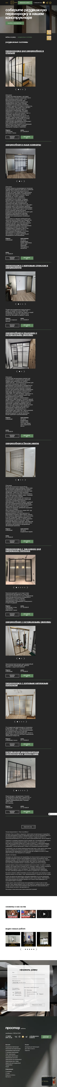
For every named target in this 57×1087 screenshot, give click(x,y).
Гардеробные (9, 1064)
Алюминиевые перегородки (13, 1050)
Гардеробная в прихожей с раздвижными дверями (21, 334)
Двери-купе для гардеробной (13, 1063)
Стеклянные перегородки (12, 1052)
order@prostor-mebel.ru (34, 1036)
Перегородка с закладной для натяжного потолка (23, 550)
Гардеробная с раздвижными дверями (28, 622)
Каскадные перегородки (12, 1055)
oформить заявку (25, 2)
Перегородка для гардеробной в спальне (25, 52)
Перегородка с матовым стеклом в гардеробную (27, 267)
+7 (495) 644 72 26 (9, 1036)
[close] (56, 814)
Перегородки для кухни (12, 1057)
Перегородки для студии (12, 1061)
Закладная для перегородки (32, 1046)
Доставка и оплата (30, 1048)
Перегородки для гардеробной (13, 1059)
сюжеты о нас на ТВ (46, 1036)
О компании (9, 1071)
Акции (7, 1066)
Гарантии (27, 1050)
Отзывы (8, 1073)
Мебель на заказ (11, 37)
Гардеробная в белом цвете (22, 443)
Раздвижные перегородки (12, 1046)
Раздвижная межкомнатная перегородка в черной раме (22, 753)
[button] (16, 89)
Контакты (8, 1076)
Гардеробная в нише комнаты (23, 145)
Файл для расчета (16, 980)
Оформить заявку (37, 1004)
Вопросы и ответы (10, 1075)
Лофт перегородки (10, 1054)
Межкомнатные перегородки (13, 1048)
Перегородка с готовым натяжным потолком (27, 684)
